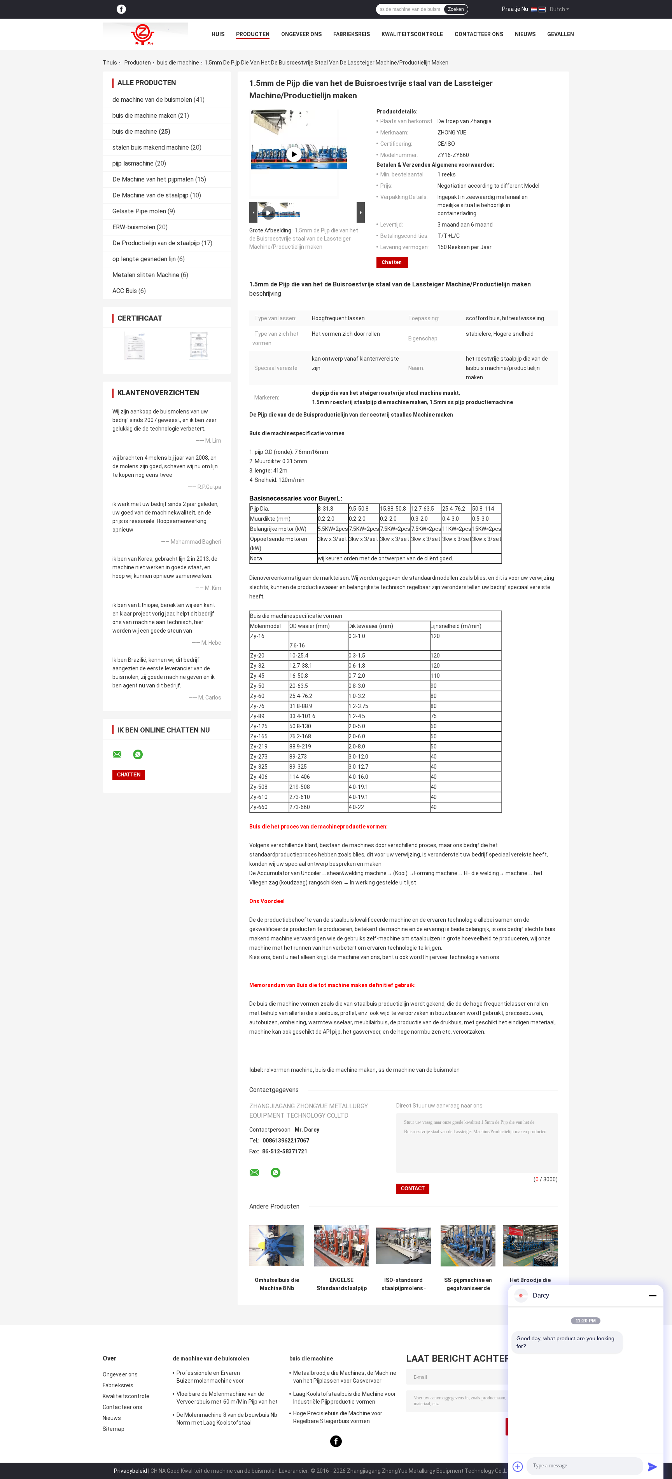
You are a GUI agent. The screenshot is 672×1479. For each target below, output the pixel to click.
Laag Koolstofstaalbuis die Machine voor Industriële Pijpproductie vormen (344, 1398)
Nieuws (525, 34)
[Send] (652, 1466)
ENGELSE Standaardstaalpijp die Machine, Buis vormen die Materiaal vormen (342, 1284)
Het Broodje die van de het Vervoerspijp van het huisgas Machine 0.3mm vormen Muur (530, 1284)
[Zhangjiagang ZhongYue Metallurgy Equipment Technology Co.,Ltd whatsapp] (142, 754)
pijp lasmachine (133, 163)
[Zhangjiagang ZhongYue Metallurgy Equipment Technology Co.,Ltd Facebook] (121, 9)
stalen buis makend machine (150, 147)
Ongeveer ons (301, 34)
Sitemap (113, 1429)
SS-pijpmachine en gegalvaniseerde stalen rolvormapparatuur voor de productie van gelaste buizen (468, 1284)
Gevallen (560, 34)
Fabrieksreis (351, 34)
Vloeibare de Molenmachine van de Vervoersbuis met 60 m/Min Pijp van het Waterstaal (227, 1399)
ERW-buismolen (133, 227)
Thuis (110, 62)
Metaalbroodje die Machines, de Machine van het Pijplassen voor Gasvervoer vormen (344, 1378)
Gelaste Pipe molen (139, 211)
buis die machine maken (144, 115)
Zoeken (456, 9)
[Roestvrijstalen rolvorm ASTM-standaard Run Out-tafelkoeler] (294, 154)
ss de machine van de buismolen (419, 1070)
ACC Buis (124, 291)
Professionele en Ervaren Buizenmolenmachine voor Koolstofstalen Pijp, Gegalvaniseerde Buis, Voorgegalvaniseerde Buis (223, 1378)
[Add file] (518, 1466)
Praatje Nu (515, 9)
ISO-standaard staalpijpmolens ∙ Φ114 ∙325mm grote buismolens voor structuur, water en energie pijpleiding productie (404, 1284)
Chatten (392, 262)
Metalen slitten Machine (145, 275)
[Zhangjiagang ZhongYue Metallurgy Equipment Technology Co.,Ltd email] (122, 754)
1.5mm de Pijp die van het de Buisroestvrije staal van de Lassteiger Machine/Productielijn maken (303, 238)
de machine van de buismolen (152, 99)
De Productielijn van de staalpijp (156, 243)
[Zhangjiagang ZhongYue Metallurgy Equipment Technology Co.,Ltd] (145, 34)
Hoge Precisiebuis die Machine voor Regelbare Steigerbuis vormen (337, 1417)
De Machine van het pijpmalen (153, 179)
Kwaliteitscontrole (412, 34)
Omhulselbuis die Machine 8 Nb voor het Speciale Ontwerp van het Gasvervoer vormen (276, 1284)
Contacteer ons (479, 34)
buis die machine (178, 62)
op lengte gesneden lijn (144, 259)
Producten (253, 34)
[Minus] (652, 1295)
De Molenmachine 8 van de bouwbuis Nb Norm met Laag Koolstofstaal (227, 1419)
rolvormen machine (288, 1070)
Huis (218, 34)
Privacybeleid (130, 1471)
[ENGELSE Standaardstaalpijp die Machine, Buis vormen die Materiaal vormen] (341, 1245)
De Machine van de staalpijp (150, 195)
